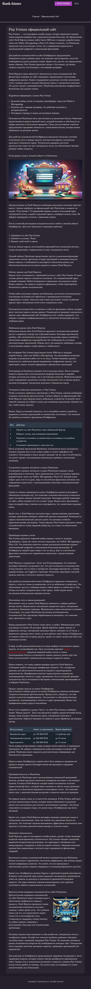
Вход (76, 3)
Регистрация (63, 3)
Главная (35, 16)
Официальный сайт (50, 16)
